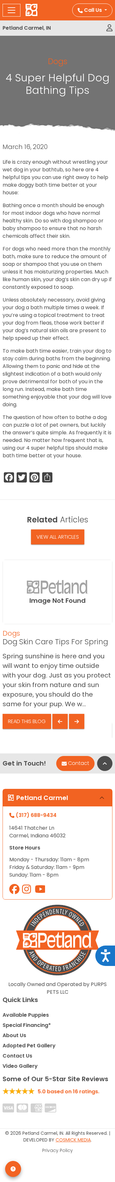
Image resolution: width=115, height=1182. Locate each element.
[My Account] (109, 28)
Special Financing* (27, 1025)
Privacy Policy (57, 1150)
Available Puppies (26, 1015)
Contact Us (17, 1055)
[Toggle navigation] (11, 10)
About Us (14, 1035)
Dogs (57, 61)
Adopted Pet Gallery (29, 1045)
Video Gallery (20, 1066)
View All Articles (57, 537)
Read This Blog (27, 721)
